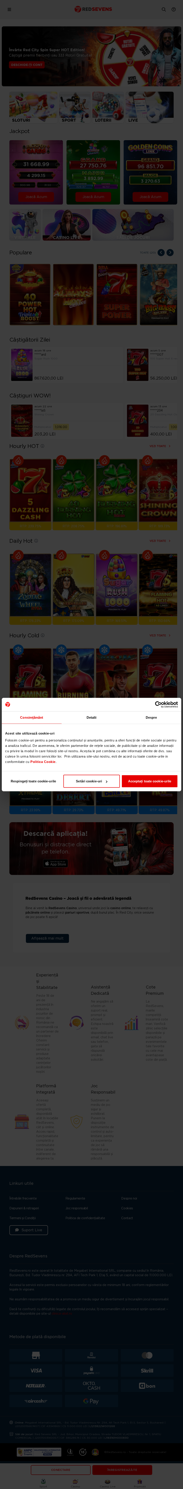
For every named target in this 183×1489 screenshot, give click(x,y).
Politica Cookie (43, 762)
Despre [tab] (151, 717)
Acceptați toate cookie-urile (149, 781)
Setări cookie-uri (89, 781)
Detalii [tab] (92, 717)
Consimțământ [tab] (31, 717)
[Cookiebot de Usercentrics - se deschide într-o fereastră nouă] (158, 704)
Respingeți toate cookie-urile (33, 781)
